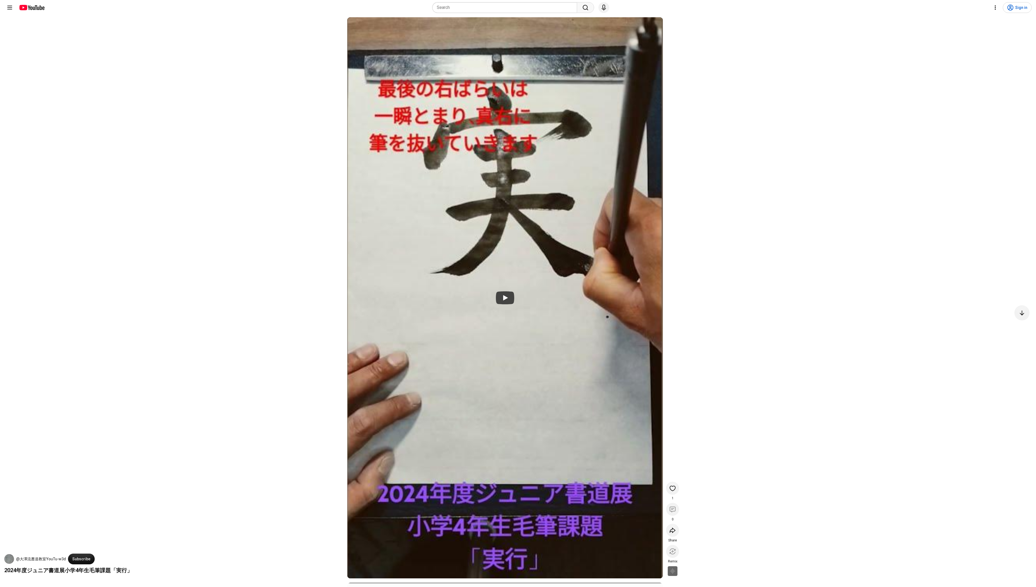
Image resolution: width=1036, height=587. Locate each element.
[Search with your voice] (603, 7)
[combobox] (506, 7)
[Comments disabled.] (672, 509)
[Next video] (1022, 312)
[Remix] (672, 551)
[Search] (585, 7)
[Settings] (995, 7)
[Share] (672, 530)
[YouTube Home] (31, 7)
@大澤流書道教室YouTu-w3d (41, 559)
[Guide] (9, 7)
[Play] (505, 297)
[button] (9, 559)
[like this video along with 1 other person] (672, 488)
